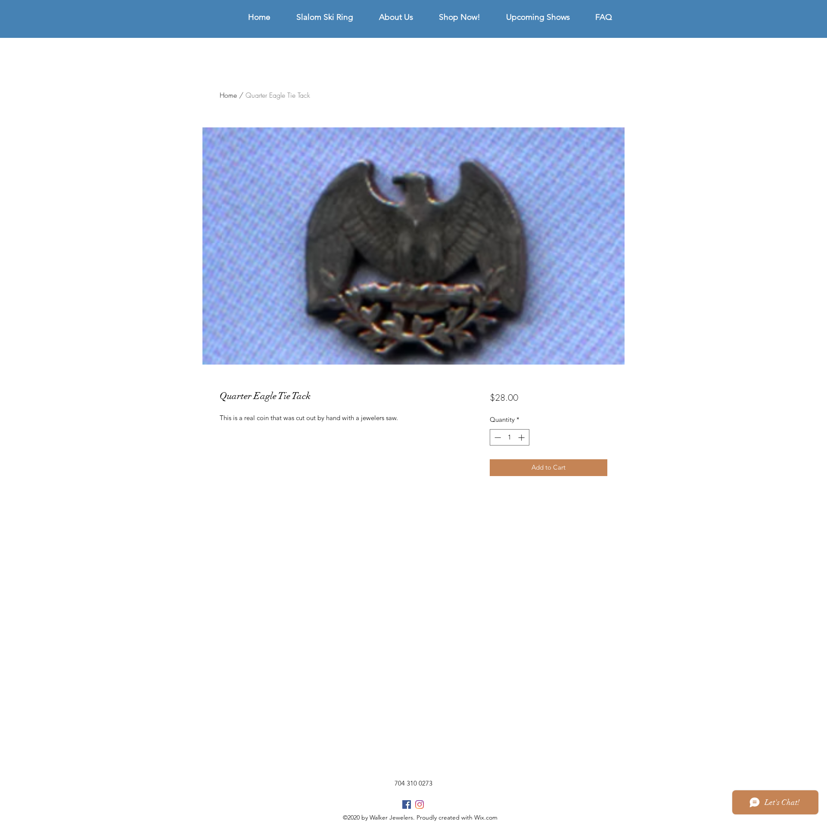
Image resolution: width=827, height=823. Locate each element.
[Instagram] (419, 804)
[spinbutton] (509, 438)
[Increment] (522, 438)
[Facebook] (406, 804)
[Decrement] (497, 438)
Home (228, 95)
